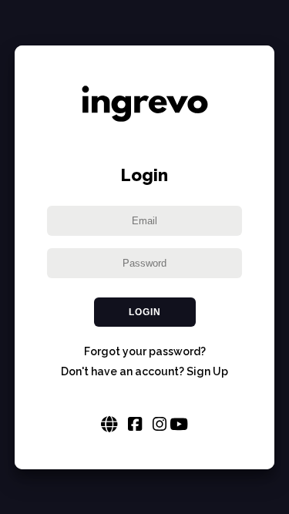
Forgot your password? (145, 351)
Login (145, 312)
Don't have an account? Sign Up (144, 371)
